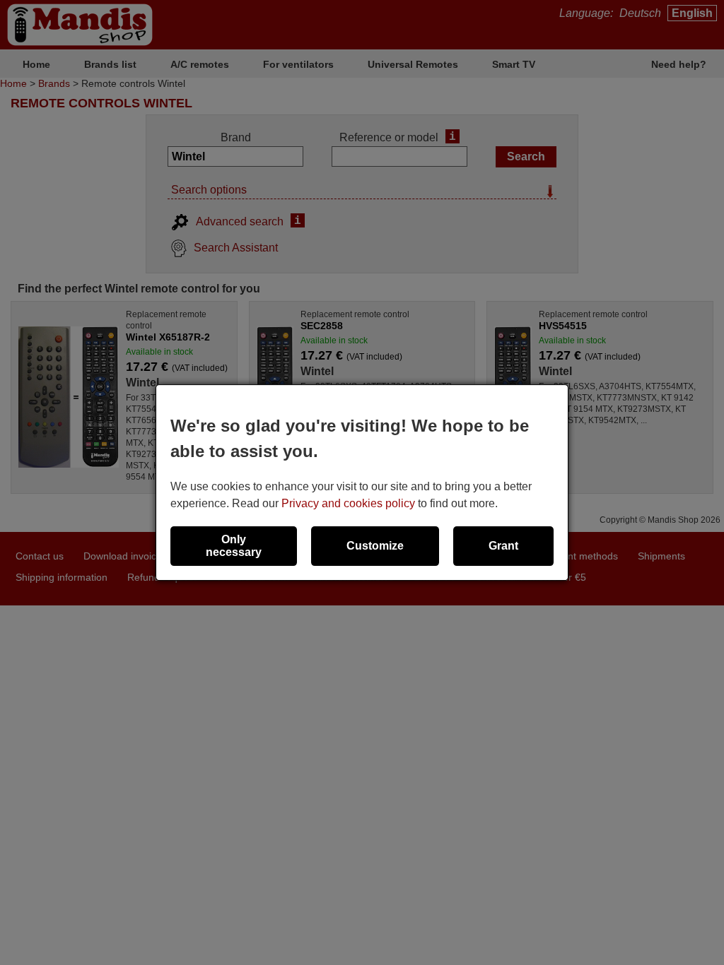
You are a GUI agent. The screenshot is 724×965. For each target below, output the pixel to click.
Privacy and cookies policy (348, 503)
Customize (375, 546)
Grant (503, 546)
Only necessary (234, 545)
